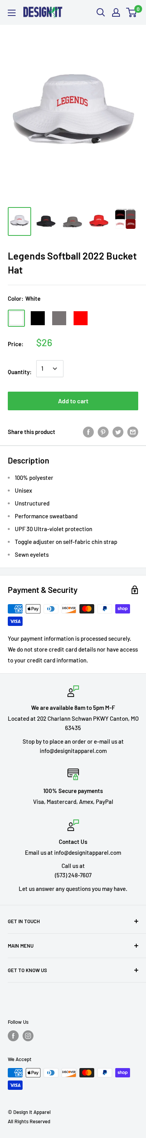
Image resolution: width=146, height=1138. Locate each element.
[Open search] (101, 12)
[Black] (38, 318)
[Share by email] (132, 431)
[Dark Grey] (59, 318)
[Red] (81, 318)
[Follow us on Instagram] (28, 1035)
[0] (132, 12)
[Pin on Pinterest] (103, 431)
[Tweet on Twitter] (118, 431)
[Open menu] (12, 13)
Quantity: (20, 371)
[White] (16, 318)
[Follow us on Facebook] (13, 1035)
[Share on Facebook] (88, 431)
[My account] (116, 12)
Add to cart (73, 400)
